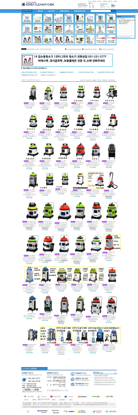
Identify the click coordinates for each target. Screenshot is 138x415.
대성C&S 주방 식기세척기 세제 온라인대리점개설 (39, 49)
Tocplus (119, 16)
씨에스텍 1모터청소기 (27, 72)
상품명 (94, 80)
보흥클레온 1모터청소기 (67, 72)
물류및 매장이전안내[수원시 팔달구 (104, 378)
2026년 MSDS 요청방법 (101, 375)
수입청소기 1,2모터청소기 (48, 75)
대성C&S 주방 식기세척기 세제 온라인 (105, 380)
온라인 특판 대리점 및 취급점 (73, 49)
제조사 (99, 80)
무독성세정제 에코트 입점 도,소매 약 (104, 384)
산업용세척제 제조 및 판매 (90, 49)
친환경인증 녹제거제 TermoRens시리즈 (105, 382)
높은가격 (88, 80)
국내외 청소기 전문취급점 (107, 49)
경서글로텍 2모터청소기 (105, 72)
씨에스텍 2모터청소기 (84, 72)
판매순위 (104, 80)
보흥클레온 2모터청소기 (28, 75)
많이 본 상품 (112, 80)
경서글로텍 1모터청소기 (47, 72)
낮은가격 (82, 80)
